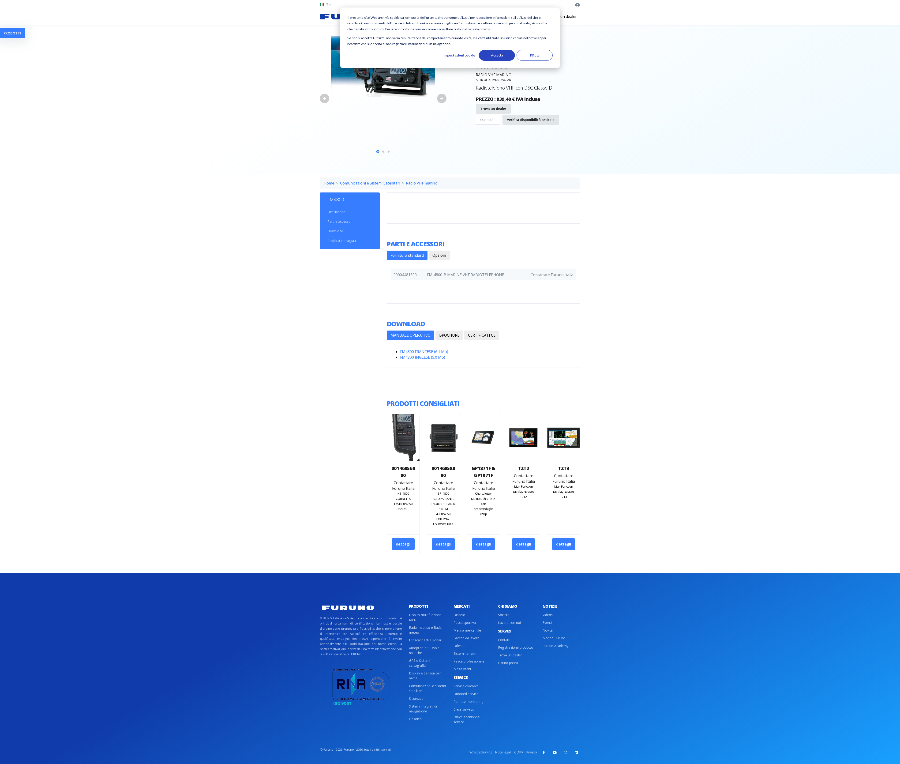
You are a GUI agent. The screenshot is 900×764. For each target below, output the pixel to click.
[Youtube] (555, 752)
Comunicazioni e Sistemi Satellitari (370, 183)
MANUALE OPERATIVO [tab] (410, 335)
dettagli (403, 544)
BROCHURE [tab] (449, 335)
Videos (548, 615)
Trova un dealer (563, 16)
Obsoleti (415, 719)
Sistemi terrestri (465, 653)
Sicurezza (416, 698)
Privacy (531, 752)
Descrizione (336, 212)
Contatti (504, 639)
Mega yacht (462, 669)
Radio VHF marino (421, 183)
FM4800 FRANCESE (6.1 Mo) (424, 351)
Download (335, 231)
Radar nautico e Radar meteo (426, 630)
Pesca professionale (469, 661)
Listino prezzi (508, 663)
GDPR (518, 752)
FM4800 (335, 199)
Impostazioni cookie (459, 55)
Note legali (503, 752)
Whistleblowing (480, 752)
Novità (548, 630)
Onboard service (466, 694)
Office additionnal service (467, 719)
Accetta (497, 55)
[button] (325, 4)
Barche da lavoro (467, 638)
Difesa (458, 646)
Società (503, 615)
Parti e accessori (339, 221)
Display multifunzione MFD (425, 617)
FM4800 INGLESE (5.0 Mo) (422, 357)
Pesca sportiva (465, 622)
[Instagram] (565, 752)
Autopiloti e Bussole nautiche (424, 650)
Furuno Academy (555, 646)
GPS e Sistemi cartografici (419, 663)
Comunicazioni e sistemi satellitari (427, 688)
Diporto (459, 615)
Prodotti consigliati (341, 240)
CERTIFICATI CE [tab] (481, 335)
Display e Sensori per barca (425, 675)
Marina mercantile (467, 630)
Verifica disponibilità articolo (531, 119)
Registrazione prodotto (515, 647)
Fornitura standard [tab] (407, 255)
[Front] (348, 607)
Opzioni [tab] (439, 255)
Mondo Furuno (554, 638)
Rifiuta (535, 55)
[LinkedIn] (576, 752)
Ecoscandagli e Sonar (425, 640)
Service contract (466, 686)
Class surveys (464, 709)
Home (329, 183)
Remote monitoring (468, 701)
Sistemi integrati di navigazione (423, 708)
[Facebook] (544, 752)
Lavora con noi (509, 622)
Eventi (547, 622)
